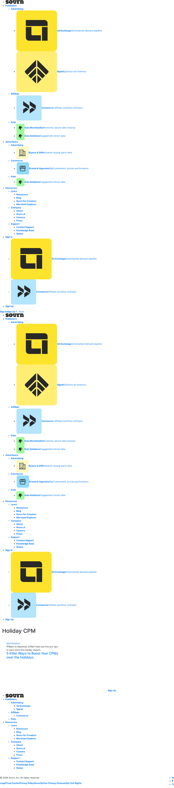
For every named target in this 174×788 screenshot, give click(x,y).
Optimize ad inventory (71, 71)
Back (21, 311)
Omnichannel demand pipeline (79, 30)
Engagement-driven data (44, 135)
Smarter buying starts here (50, 152)
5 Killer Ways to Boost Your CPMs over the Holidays (32, 655)
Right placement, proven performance (58, 168)
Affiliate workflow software (62, 107)
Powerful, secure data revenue (49, 127)
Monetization (13, 643)
